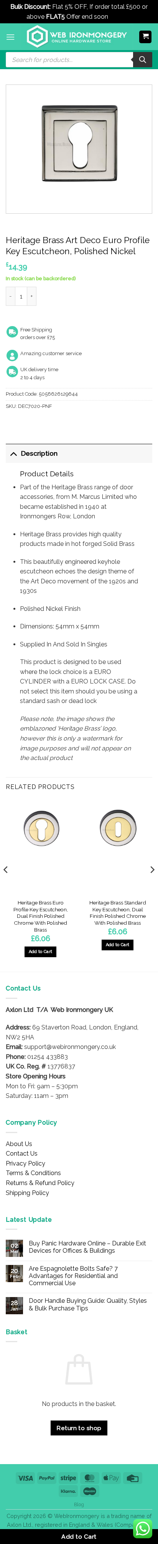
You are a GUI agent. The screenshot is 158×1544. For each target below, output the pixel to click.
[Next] (151, 885)
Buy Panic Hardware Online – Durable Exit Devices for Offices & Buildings (87, 1247)
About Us (19, 1144)
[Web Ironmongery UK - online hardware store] (77, 36)
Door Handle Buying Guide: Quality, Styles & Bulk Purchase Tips (88, 1304)
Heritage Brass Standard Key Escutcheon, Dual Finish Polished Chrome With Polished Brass (117, 912)
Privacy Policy (25, 1163)
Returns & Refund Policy (40, 1183)
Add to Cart (78, 1536)
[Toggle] (13, 453)
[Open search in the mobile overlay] (79, 59)
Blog (79, 1504)
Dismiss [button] (121, 16)
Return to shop (79, 1428)
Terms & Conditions (33, 1173)
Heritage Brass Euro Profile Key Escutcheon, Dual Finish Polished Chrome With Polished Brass (40, 916)
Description (39, 453)
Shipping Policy (27, 1193)
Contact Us (22, 1153)
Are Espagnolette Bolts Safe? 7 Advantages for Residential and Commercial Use (73, 1276)
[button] (10, 37)
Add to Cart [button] (41, 951)
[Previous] (6, 885)
